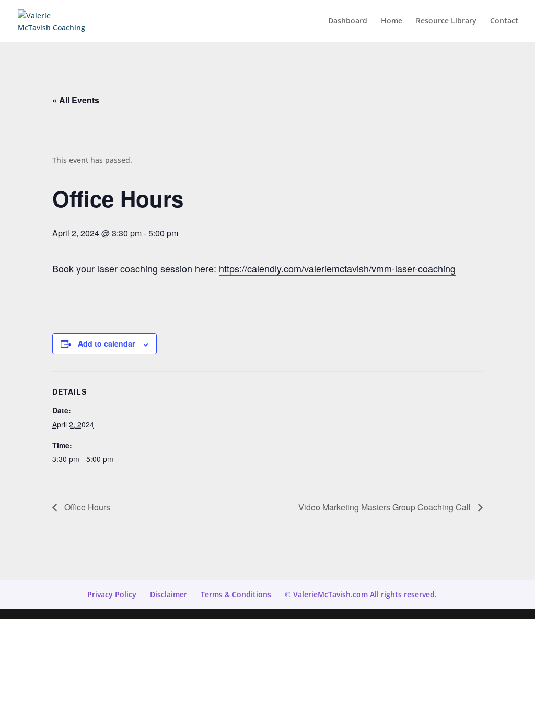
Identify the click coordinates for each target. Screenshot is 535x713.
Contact (504, 21)
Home (391, 21)
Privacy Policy (111, 594)
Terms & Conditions (236, 594)
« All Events (75, 100)
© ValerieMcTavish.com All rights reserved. (361, 594)
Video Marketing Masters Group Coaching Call (385, 507)
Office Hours (86, 507)
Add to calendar (106, 343)
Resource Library (446, 21)
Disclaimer (168, 594)
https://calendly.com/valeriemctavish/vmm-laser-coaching (337, 268)
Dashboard (347, 21)
